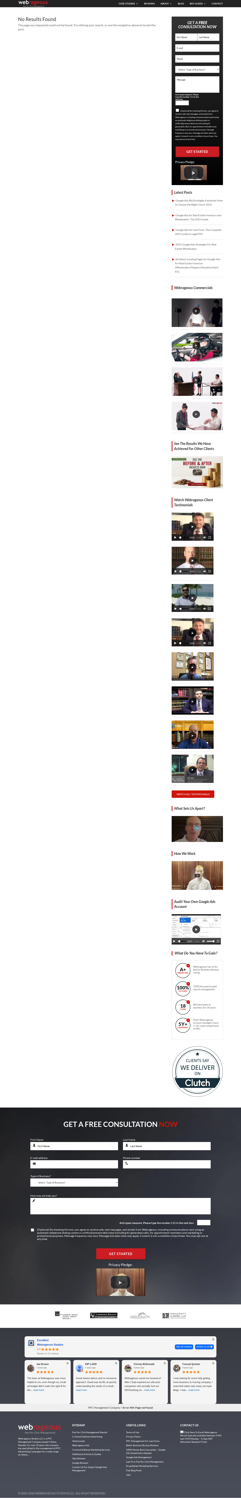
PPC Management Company (104, 1407)
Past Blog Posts (134, 1470)
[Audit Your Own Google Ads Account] (196, 943)
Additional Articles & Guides (86, 1454)
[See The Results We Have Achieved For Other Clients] (197, 487)
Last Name (129, 1139)
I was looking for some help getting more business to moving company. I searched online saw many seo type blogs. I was (193, 1384)
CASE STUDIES (127, 3)
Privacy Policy (133, 1436)
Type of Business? (40, 1176)
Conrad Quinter (191, 1364)
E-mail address (39, 1157)
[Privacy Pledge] (194, 179)
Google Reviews (80, 1462)
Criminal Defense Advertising (87, 1436)
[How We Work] (197, 888)
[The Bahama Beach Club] (193, 611)
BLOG (181, 3)
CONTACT (217, 3)
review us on (203, 1346)
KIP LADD (91, 1364)
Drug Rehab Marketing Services (142, 1466)
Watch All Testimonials (193, 794)
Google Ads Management (138, 1457)
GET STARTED (197, 152)
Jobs (128, 1474)
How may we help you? (43, 1195)
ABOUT (165, 3)
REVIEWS (149, 3)
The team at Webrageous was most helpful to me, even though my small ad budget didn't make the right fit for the (46, 1384)
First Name (36, 1139)
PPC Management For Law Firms (143, 1441)
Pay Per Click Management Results (89, 1432)
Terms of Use (132, 1432)
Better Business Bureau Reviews (142, 1445)
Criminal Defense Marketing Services (91, 1449)
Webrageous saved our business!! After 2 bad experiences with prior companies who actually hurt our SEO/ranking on (142, 1384)
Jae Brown (42, 1364)
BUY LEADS (196, 3)
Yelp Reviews (78, 1458)
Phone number (131, 1157)
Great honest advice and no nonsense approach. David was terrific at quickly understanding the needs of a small (96, 1384)
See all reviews (184, 1346)
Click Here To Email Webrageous (200, 1432)
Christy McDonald (144, 1364)
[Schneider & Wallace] (193, 574)
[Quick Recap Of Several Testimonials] (193, 539)
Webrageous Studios (50, 1344)
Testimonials (78, 1441)
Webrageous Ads (80, 1445)
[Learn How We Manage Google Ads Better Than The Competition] (197, 841)
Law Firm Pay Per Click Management (144, 1461)
